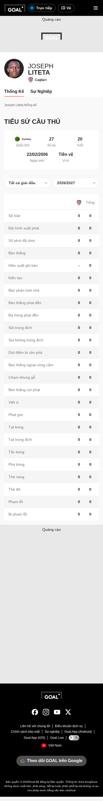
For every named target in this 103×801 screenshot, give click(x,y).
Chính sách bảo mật (25, 732)
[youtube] (57, 713)
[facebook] (35, 713)
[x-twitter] (68, 713)
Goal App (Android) (78, 732)
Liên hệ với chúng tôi (35, 726)
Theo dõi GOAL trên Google (54, 760)
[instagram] (46, 713)
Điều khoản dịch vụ (69, 726)
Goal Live (57, 738)
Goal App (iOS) (34, 738)
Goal (32, 781)
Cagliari (40, 80)
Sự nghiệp (52, 732)
